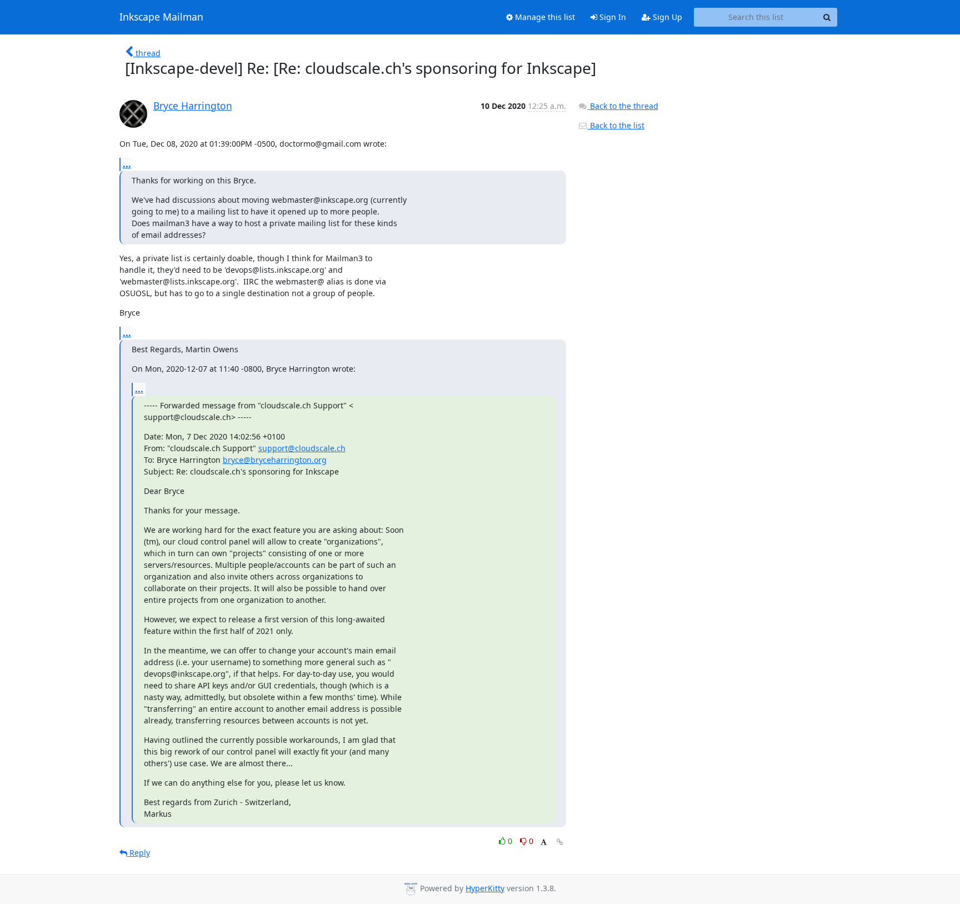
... (127, 164)
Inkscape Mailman (161, 17)
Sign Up (666, 17)
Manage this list (544, 17)
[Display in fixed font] (543, 842)
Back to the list (616, 125)
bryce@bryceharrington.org (275, 460)
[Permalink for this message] (560, 842)
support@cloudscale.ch (302, 448)
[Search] (827, 17)
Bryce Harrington (192, 105)
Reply (138, 852)
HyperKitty (485, 888)
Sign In (611, 17)
